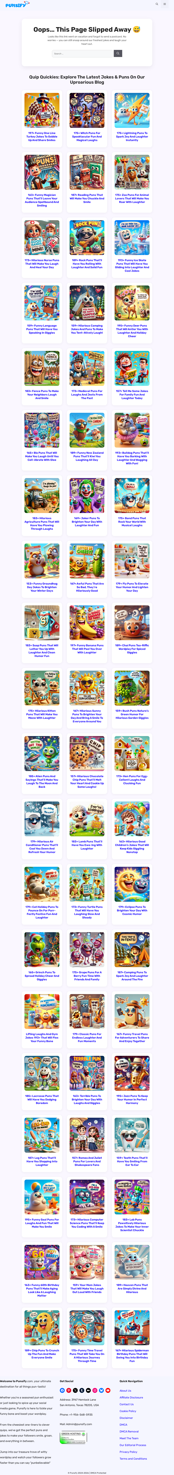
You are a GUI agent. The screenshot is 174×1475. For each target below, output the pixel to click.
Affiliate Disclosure (131, 1397)
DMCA (123, 1424)
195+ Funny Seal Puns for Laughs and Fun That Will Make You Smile (42, 1223)
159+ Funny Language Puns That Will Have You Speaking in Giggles (42, 329)
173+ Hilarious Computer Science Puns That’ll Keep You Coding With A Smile (87, 1223)
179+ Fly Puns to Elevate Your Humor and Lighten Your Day (132, 587)
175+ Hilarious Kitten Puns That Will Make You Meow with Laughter (42, 714)
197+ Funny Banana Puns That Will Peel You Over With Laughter (87, 649)
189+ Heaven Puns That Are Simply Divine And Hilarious (132, 1288)
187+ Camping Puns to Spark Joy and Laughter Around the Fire (132, 976)
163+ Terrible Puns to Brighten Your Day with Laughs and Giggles (87, 1099)
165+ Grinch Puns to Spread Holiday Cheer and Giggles (42, 976)
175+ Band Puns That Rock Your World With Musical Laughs (132, 522)
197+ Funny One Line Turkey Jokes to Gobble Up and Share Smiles (41, 136)
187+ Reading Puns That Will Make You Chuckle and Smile (87, 198)
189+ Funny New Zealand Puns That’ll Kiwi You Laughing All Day (87, 456)
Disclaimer (126, 1418)
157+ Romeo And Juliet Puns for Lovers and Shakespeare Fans (87, 1161)
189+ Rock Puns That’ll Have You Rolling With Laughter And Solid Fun (86, 264)
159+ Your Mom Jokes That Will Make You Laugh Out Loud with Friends (87, 1288)
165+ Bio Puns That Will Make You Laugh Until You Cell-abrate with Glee (42, 456)
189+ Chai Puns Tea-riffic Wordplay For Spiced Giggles (132, 649)
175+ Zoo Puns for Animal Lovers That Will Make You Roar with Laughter (132, 198)
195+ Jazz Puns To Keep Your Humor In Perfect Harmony (132, 1099)
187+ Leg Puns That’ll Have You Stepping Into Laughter (42, 1161)
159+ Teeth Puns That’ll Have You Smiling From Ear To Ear (132, 1161)
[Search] (118, 53)
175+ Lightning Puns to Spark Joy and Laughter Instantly (132, 136)
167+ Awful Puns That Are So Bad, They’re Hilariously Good (87, 587)
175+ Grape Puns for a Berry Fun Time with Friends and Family (87, 976)
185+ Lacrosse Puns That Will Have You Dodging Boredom (42, 1099)
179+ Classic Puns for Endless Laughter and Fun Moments (87, 1037)
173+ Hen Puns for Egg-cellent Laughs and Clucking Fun (132, 780)
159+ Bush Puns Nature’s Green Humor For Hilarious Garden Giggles (132, 714)
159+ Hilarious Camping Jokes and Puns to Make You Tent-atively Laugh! (87, 329)
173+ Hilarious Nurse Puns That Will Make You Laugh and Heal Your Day (42, 264)
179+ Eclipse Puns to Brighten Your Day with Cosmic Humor (132, 910)
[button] (157, 4)
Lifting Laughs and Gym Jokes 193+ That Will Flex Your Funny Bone (41, 1037)
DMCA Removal (129, 1431)
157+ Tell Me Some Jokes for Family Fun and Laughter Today (132, 394)
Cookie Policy (128, 1411)
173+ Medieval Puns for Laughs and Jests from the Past (87, 394)
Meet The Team (129, 1438)
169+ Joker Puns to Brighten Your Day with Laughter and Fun (87, 522)
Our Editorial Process (133, 1445)
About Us (125, 1390)
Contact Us (127, 1404)
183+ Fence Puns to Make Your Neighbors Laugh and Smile (42, 394)
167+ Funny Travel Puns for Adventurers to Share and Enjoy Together (132, 1037)
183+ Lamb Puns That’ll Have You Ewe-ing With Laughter (87, 845)
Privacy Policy (128, 1452)
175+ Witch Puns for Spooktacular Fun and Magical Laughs (87, 136)
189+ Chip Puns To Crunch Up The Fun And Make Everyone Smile (42, 1354)
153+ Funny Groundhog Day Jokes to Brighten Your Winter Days (42, 587)
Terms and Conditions (133, 1458)
